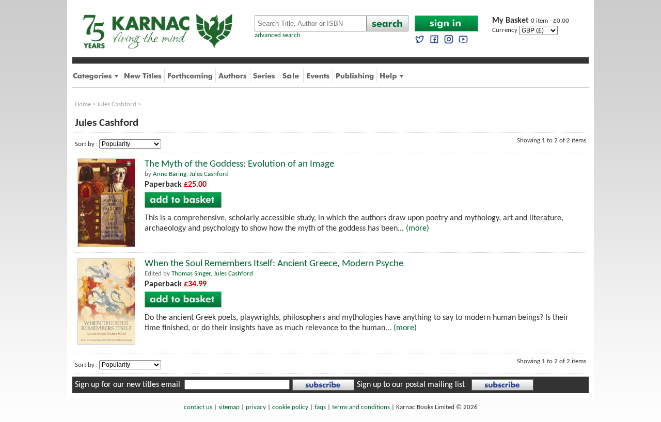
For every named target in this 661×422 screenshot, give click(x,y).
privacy (256, 407)
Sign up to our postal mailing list (411, 385)
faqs (320, 407)
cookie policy (290, 407)
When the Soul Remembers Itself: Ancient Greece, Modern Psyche (274, 264)
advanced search (278, 35)
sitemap (229, 407)
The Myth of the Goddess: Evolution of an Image (239, 164)
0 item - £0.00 (530, 21)
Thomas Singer (191, 273)
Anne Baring (169, 174)
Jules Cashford (116, 104)
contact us (198, 407)
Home (83, 104)
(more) (417, 228)
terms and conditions (361, 407)
